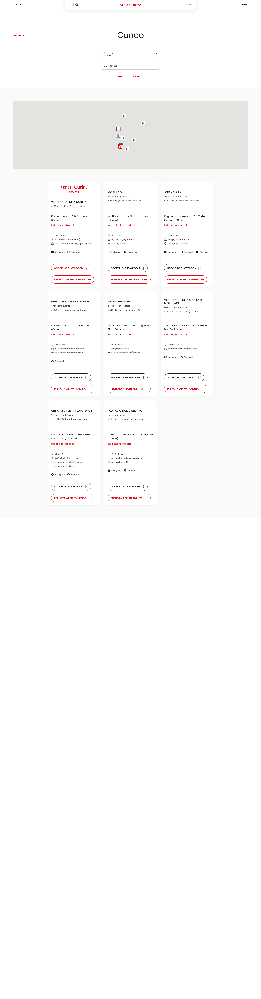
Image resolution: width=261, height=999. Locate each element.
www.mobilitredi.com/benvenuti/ (127, 352)
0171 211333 (173, 235)
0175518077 (173, 344)
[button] (120, 146)
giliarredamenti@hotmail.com (69, 462)
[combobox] (130, 54)
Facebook (75, 252)
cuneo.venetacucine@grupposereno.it (73, 243)
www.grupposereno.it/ (178, 243)
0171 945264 (61, 344)
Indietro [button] (18, 35)
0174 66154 (116, 344)
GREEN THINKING (184, 4)
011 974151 (59, 453)
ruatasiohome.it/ (119, 462)
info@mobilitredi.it (120, 348)
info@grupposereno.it (178, 239)
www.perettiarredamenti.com (69, 352)
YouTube (203, 252)
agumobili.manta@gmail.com (182, 348)
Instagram (60, 252)
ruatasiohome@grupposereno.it (126, 458)
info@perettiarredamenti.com (69, 348)
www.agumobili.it (119, 243)
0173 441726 (117, 453)
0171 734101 (116, 235)
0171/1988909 (61, 235)
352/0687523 (67, 239)
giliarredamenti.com (65, 466)
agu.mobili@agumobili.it (123, 239)
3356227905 (67, 458)
